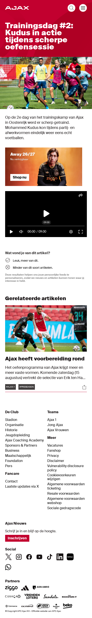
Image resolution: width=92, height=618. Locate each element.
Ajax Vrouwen (58, 430)
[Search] (71, 8)
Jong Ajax (55, 425)
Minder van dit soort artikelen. (33, 268)
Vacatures (55, 445)
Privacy (53, 456)
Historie (11, 430)
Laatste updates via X (22, 486)
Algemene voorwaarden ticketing (66, 486)
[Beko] (67, 606)
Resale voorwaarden (63, 493)
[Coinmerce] (11, 606)
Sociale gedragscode (64, 508)
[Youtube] (39, 556)
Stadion (11, 420)
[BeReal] (70, 556)
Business (12, 450)
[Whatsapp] (8, 567)
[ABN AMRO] (41, 587)
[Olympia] (27, 606)
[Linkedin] (59, 556)
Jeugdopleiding (17, 435)
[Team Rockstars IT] (69, 597)
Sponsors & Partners (21, 445)
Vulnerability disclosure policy (65, 468)
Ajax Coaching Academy (24, 440)
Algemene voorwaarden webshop (66, 501)
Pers (8, 466)
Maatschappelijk (18, 456)
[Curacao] (13, 597)
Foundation (14, 461)
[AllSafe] (43, 606)
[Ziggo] (11, 587)
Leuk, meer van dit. (25, 261)
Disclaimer (55, 461)
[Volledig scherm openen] (84, 103)
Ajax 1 (51, 420)
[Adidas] (25, 587)
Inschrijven (17, 538)
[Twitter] (8, 556)
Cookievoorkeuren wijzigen (61, 477)
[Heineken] (56, 606)
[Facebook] (29, 556)
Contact (11, 481)
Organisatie (14, 425)
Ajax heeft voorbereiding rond (45, 358)
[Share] (84, 387)
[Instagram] (18, 556)
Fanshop (54, 450)
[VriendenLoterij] (32, 597)
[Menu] (83, 8)
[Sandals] (51, 596)
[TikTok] (49, 556)
